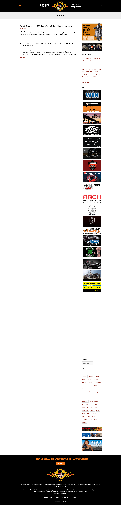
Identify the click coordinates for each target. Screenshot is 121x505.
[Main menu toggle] (20, 6)
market (95, 395)
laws (83, 395)
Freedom (89, 388)
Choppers (84, 382)
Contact (75, 497)
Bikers (97, 376)
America (96, 373)
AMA (91, 373)
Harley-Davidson (87, 392)
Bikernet (91, 376)
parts (96, 407)
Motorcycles (94, 401)
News (57, 497)
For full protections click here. (60, 493)
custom (91, 382)
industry (96, 392)
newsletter (89, 407)
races (83, 413)
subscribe (85, 419)
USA (91, 419)
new (96, 404)
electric (83, 385)
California (89, 379)
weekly (95, 419)
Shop (88, 416)
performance (85, 410)
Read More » (23, 38)
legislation (89, 395)
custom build (98, 382)
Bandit (84, 376)
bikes (83, 379)
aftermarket (85, 373)
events (95, 385)
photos (92, 410)
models (92, 398)
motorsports (85, 404)
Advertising (65, 497)
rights (83, 416)
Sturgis (93, 416)
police (97, 410)
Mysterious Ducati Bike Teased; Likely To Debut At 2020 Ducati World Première (46, 44)
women (84, 422)
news (83, 407)
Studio (45, 497)
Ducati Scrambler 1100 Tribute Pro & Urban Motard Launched (46, 26)
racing (89, 413)
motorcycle (85, 401)
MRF (91, 404)
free (83, 388)
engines (89, 385)
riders (95, 413)
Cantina (96, 379)
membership (85, 398)
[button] (102, 6)
